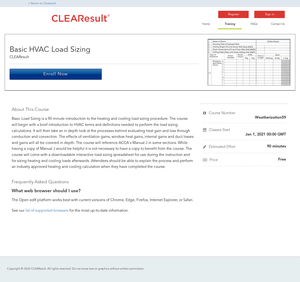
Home (206, 24)
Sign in (269, 14)
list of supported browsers (46, 211)
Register (233, 14)
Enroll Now (55, 74)
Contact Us (278, 24)
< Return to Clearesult (42, 3)
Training (230, 24)
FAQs (254, 24)
